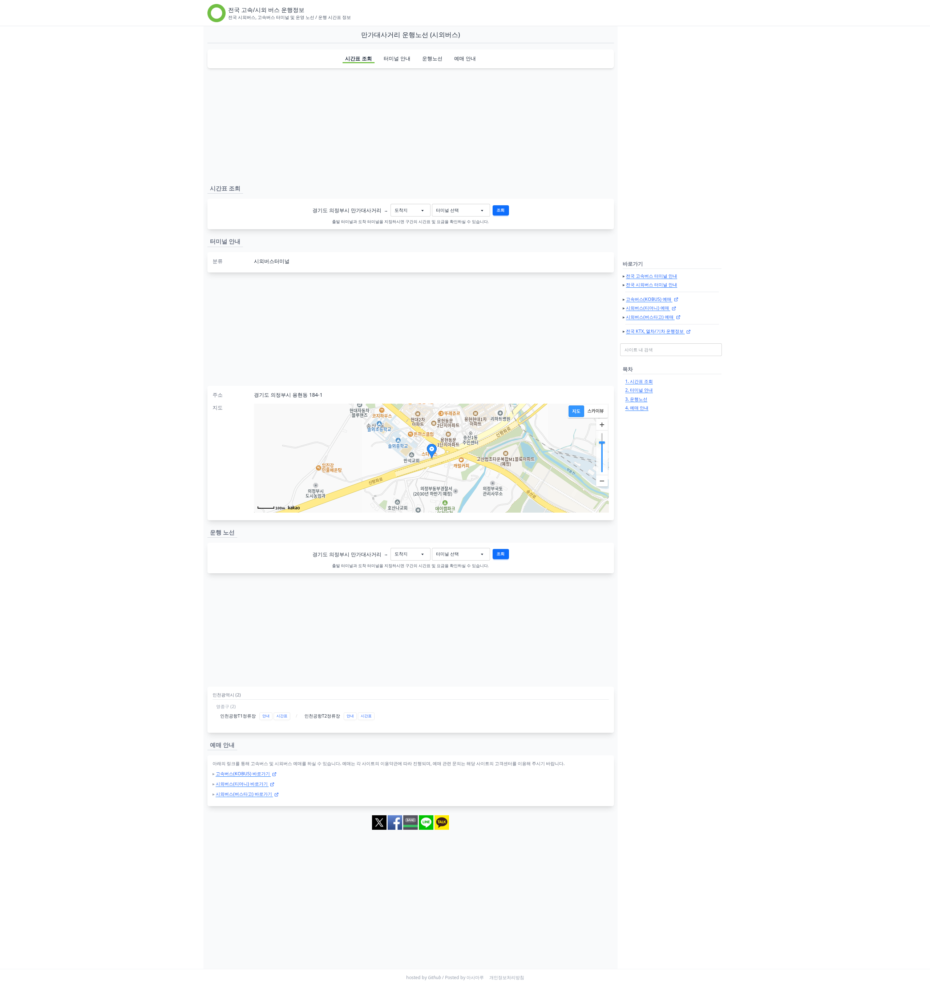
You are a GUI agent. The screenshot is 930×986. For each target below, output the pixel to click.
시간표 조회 (358, 58)
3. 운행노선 (636, 399)
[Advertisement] (410, 125)
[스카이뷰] (595, 411)
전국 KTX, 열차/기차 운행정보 (655, 331)
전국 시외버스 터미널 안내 (651, 285)
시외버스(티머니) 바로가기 (242, 784)
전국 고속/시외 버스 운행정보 (266, 10)
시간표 (281, 716)
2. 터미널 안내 (639, 390)
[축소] (602, 480)
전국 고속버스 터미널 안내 (651, 276)
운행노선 (432, 58)
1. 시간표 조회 (639, 381)
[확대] (602, 425)
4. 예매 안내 (636, 408)
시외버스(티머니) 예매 (648, 308)
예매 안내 (465, 58)
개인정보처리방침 (506, 977)
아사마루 (475, 977)
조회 (501, 210)
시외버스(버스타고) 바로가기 (244, 794)
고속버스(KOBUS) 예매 (649, 299)
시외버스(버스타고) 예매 (650, 317)
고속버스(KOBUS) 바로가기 (243, 774)
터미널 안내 (397, 58)
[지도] (576, 411)
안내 (266, 716)
